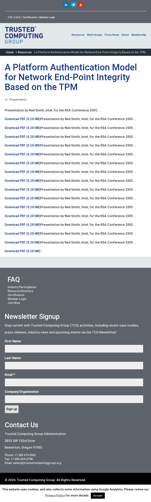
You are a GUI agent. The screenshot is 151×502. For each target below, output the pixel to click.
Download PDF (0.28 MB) (23, 119)
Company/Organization (22, 392)
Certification (30, 17)
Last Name (13, 358)
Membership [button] (138, 34)
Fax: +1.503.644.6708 (19, 459)
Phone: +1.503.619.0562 (20, 455)
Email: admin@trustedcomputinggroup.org (33, 463)
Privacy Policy (55, 495)
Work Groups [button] (94, 34)
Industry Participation (22, 287)
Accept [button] (97, 495)
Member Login (47, 17)
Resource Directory (20, 291)
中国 (10, 17)
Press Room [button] (112, 34)
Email (10, 375)
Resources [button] (78, 34)
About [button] (125, 34)
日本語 (16, 17)
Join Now (14, 302)
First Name (13, 341)
